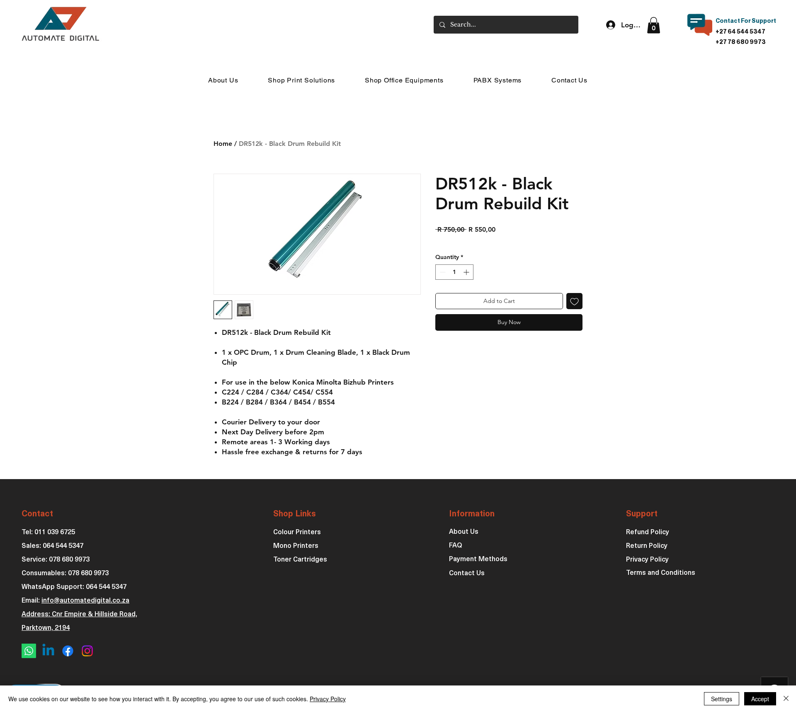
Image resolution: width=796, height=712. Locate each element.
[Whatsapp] (29, 651)
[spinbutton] (454, 272)
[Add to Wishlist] (574, 301)
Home (223, 144)
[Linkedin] (48, 651)
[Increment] (467, 272)
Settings (721, 699)
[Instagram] (87, 651)
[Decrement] (442, 272)
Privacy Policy (328, 699)
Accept (760, 699)
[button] (653, 25)
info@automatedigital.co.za (85, 601)
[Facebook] (68, 651)
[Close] (786, 698)
